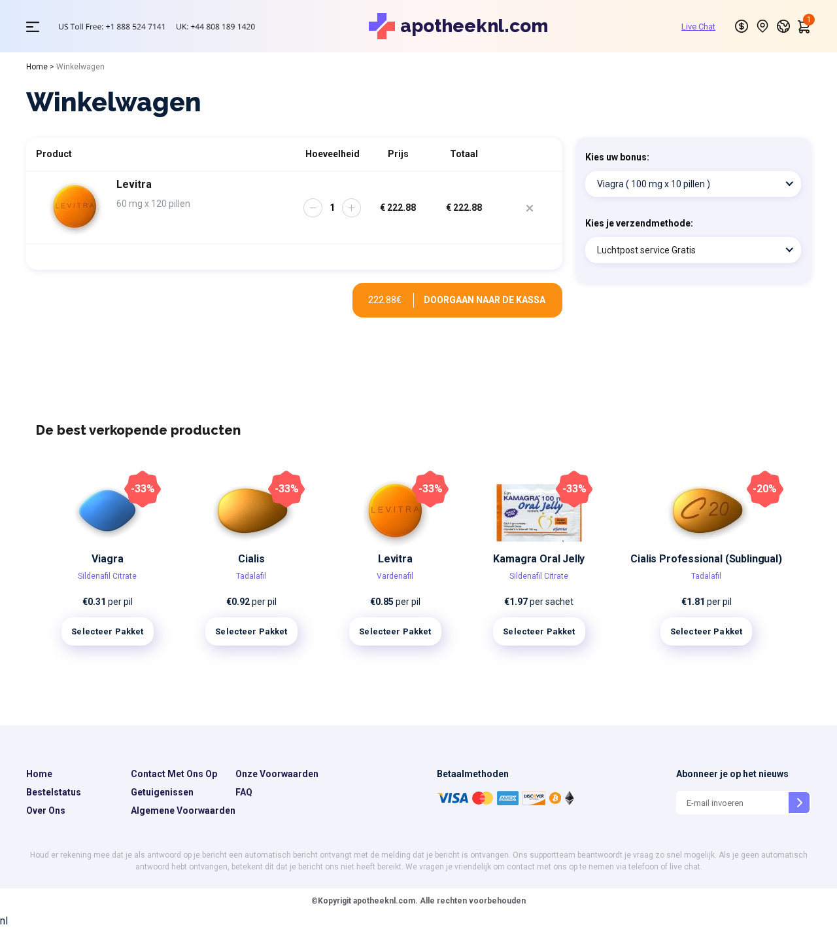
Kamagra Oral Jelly (539, 559)
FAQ (243, 792)
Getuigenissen (162, 792)
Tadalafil (251, 576)
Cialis (251, 559)
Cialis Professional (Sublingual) (705, 559)
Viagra (107, 559)
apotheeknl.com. (384, 900)
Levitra (395, 559)
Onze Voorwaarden (276, 774)
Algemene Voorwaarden (183, 810)
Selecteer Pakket (107, 631)
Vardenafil (395, 576)
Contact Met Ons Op (174, 774)
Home (37, 66)
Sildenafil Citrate (107, 576)
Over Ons (45, 810)
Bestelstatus (53, 792)
